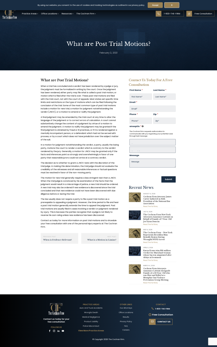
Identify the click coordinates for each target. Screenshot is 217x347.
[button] (30, 13)
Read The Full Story (150, 206)
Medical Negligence (91, 317)
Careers (125, 330)
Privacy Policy (126, 321)
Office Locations (126, 312)
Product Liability (91, 321)
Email (133, 102)
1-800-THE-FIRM (162, 309)
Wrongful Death (91, 312)
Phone (133, 114)
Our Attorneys (126, 308)
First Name (136, 90)
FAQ (126, 326)
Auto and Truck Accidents (91, 308)
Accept (155, 5)
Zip (155, 114)
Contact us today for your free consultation (56, 320)
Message (134, 155)
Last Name (159, 90)
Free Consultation (162, 314)
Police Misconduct (91, 326)
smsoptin (136, 126)
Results (126, 317)
